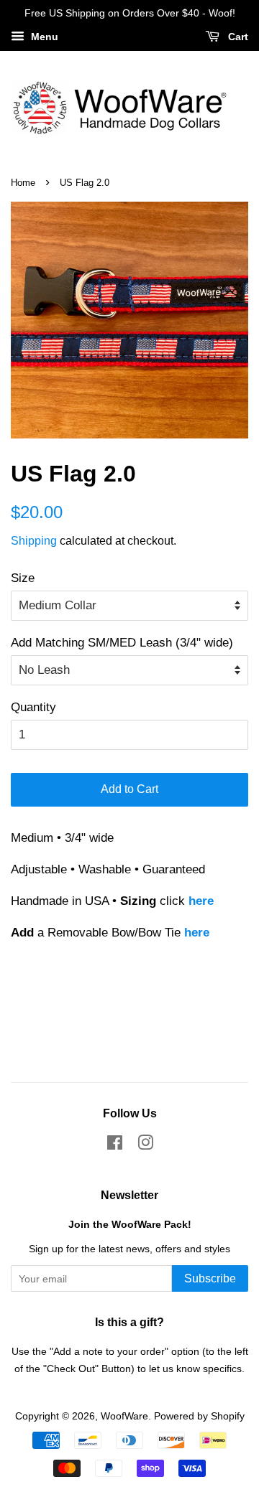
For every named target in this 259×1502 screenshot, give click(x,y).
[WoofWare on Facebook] (114, 1145)
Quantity (33, 707)
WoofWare (124, 1416)
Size (23, 578)
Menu (43, 36)
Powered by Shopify (199, 1416)
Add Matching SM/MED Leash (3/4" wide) (122, 642)
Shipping (34, 541)
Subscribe (210, 1278)
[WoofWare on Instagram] (145, 1145)
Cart (236, 36)
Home (23, 182)
